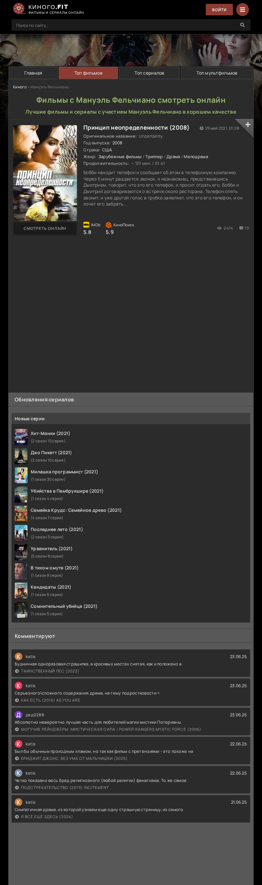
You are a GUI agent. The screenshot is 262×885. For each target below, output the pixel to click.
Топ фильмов (88, 73)
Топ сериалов (149, 73)
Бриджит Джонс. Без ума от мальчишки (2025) (74, 758)
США (107, 150)
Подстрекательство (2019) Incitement (65, 787)
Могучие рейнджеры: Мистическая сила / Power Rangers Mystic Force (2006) (111, 729)
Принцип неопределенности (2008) (136, 127)
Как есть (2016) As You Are (51, 700)
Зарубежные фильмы (120, 156)
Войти (219, 9)
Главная (33, 73)
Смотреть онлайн (45, 228)
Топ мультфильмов (216, 73)
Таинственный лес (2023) (50, 671)
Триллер (154, 156)
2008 (117, 143)
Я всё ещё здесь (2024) (47, 816)
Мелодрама (196, 156)
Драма (173, 156)
